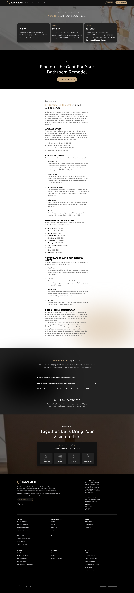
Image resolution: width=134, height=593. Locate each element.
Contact (53, 555)
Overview (19, 552)
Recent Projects (89, 521)
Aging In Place (21, 541)
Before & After (89, 524)
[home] (14, 2)
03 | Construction (21, 561)
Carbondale (54, 530)
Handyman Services (22, 530)
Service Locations (22, 544)
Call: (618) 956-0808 (90, 498)
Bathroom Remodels (22, 524)
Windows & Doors (21, 535)
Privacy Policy (103, 586)
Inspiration (88, 527)
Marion (53, 521)
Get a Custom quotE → (67, 79)
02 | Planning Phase (22, 558)
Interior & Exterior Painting (24, 533)
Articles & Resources (56, 558)
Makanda (53, 533)
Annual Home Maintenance (24, 538)
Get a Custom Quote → (91, 501)
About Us (53, 552)
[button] (27, 2)
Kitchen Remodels (22, 521)
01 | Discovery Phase (22, 555)
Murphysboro (54, 535)
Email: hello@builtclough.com (92, 499)
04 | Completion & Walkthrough (25, 564)
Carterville (54, 527)
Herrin (53, 524)
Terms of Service (112, 586)
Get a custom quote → (25, 499)
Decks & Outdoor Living (23, 527)
